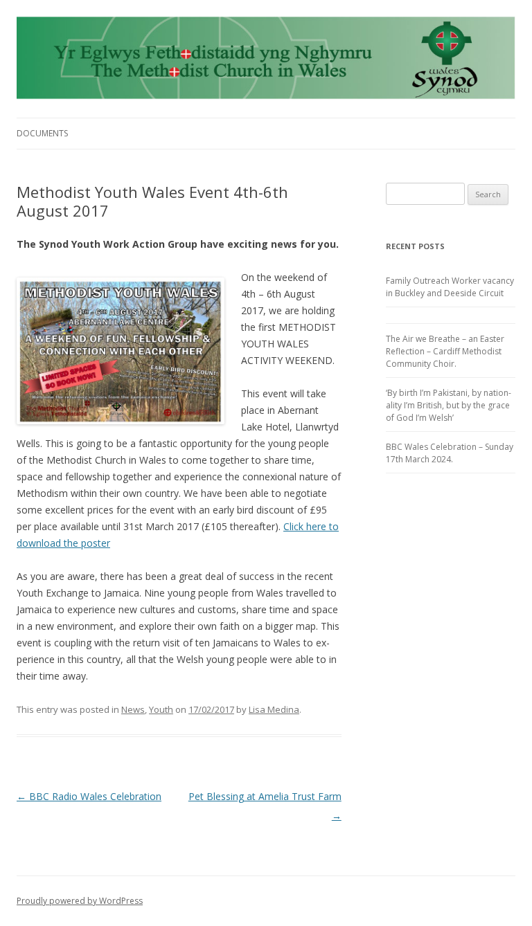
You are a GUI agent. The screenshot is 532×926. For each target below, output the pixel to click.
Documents (42, 133)
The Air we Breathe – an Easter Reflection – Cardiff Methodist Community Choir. (445, 351)
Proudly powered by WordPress (80, 901)
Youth (161, 709)
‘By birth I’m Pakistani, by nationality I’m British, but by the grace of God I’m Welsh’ (448, 405)
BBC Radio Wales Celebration (89, 796)
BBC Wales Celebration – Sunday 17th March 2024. (449, 453)
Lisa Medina (274, 709)
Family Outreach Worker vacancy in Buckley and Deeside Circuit (450, 287)
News (133, 709)
